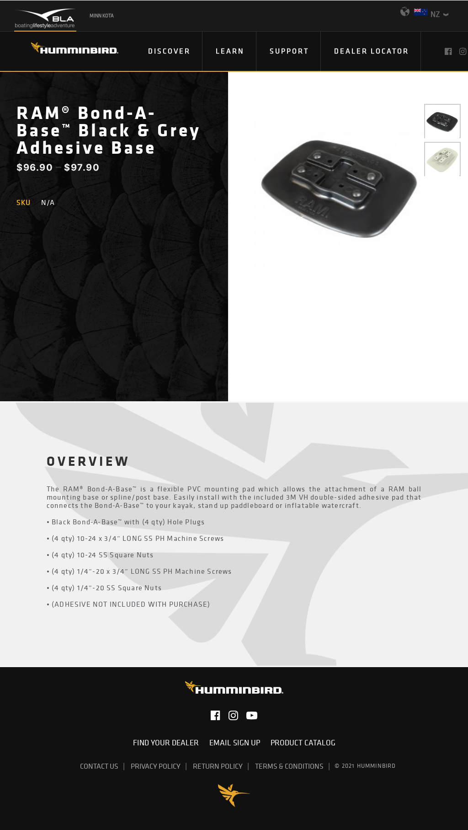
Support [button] (289, 50)
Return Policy (218, 766)
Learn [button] (230, 50)
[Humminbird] (66, 51)
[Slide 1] (442, 122)
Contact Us (99, 766)
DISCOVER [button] (169, 50)
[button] (449, 51)
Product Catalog (303, 743)
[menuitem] (169, 51)
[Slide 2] (442, 160)
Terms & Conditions (289, 766)
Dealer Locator (371, 50)
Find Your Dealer (167, 743)
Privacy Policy (156, 766)
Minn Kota (102, 15)
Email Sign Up (236, 743)
